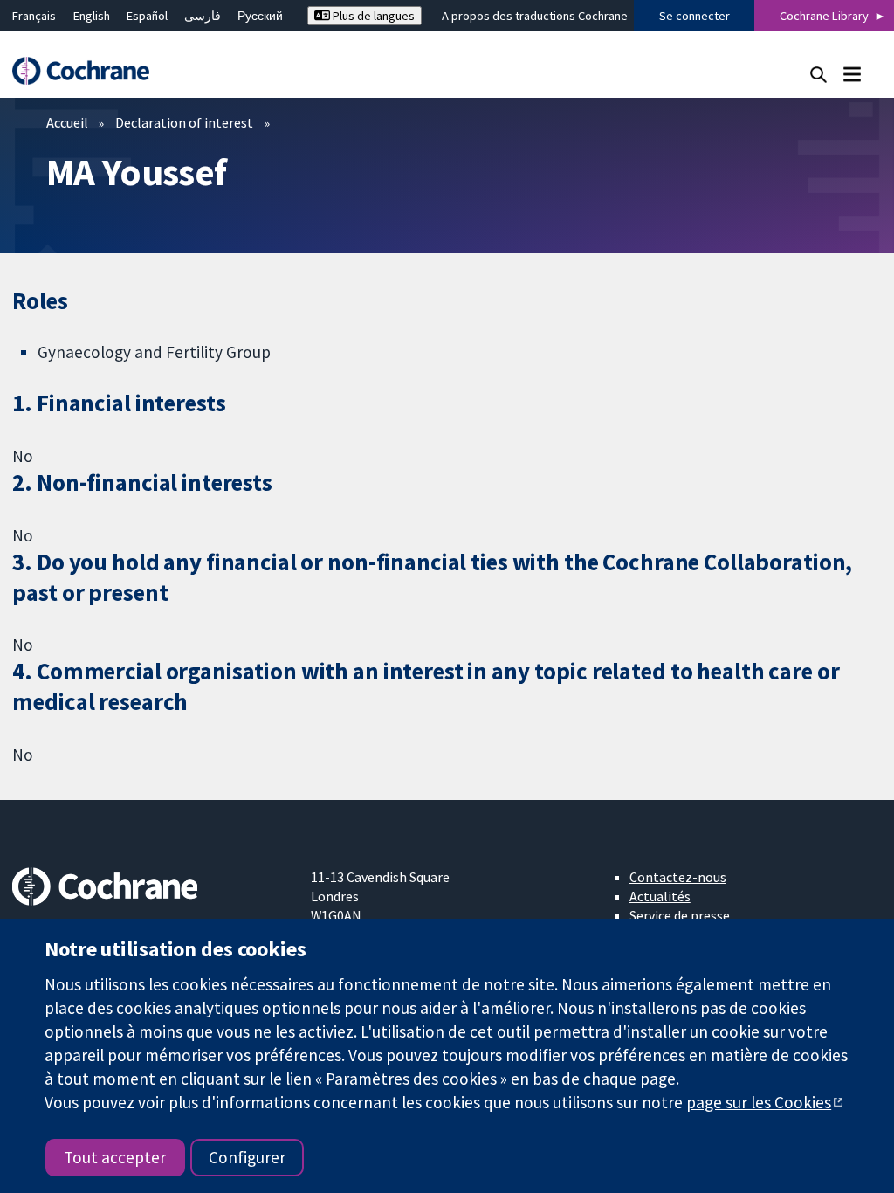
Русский (260, 16)
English (91, 16)
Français (34, 16)
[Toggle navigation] (851, 74)
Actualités (660, 896)
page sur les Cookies (758, 1102)
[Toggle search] (818, 74)
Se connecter (694, 16)
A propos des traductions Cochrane (535, 16)
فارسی (202, 16)
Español (147, 16)
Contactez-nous (677, 877)
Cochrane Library (824, 16)
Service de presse (679, 915)
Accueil (67, 122)
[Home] (89, 71)
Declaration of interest (184, 122)
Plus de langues (372, 16)
